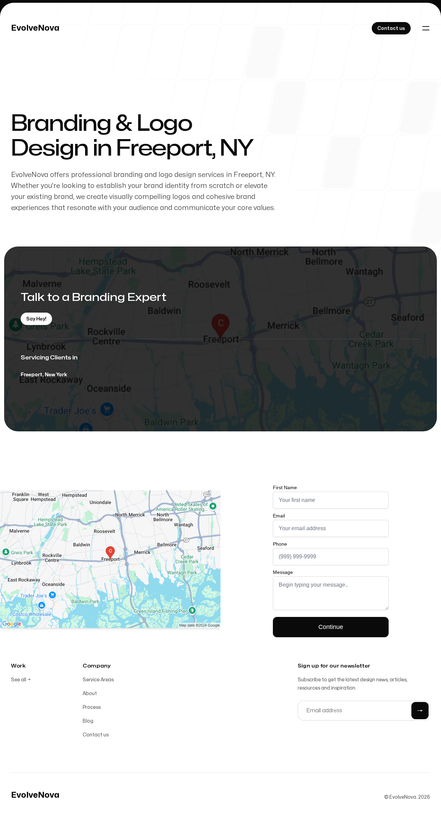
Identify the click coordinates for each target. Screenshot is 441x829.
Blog (88, 721)
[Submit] (420, 710)
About (90, 693)
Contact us (96, 735)
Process (92, 707)
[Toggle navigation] (425, 28)
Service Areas (98, 680)
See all (21, 680)
